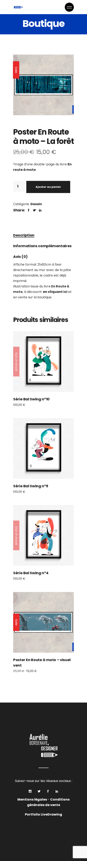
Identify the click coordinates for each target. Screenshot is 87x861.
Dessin (36, 204)
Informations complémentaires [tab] (42, 245)
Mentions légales (32, 799)
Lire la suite (43, 361)
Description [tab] (23, 235)
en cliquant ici (55, 291)
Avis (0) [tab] (20, 256)
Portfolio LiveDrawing (43, 814)
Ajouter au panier (48, 187)
